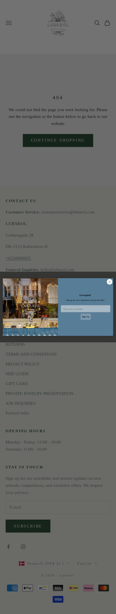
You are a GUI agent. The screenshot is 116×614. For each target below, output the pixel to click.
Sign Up (86, 316)
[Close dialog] (109, 281)
